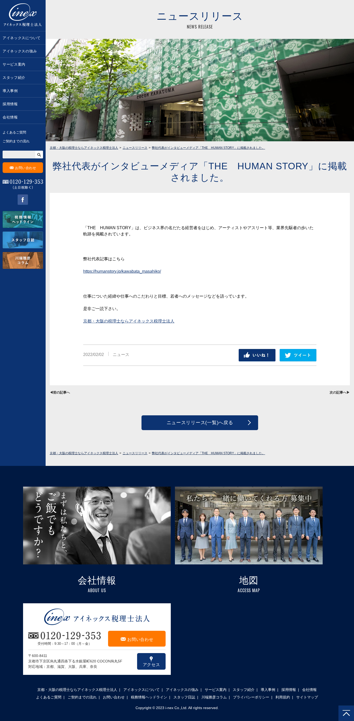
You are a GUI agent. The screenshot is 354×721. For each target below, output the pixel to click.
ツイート (298, 355)
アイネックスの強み (20, 51)
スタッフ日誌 (184, 697)
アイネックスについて (22, 38)
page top (346, 713)
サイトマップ (307, 697)
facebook (23, 199)
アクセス (151, 661)
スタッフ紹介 (14, 77)
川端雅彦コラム (214, 697)
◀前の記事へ (60, 392)
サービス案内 (14, 64)
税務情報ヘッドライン (149, 697)
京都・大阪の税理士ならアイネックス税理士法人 (128, 321)
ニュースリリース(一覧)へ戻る (200, 422)
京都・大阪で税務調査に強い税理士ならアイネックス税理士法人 (23, 15)
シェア (257, 355)
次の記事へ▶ (340, 392)
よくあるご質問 (14, 132)
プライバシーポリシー (251, 697)
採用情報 (10, 104)
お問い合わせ (23, 167)
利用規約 (282, 697)
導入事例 (10, 91)
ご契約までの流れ (16, 141)
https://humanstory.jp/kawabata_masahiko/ (122, 271)
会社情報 (10, 117)
